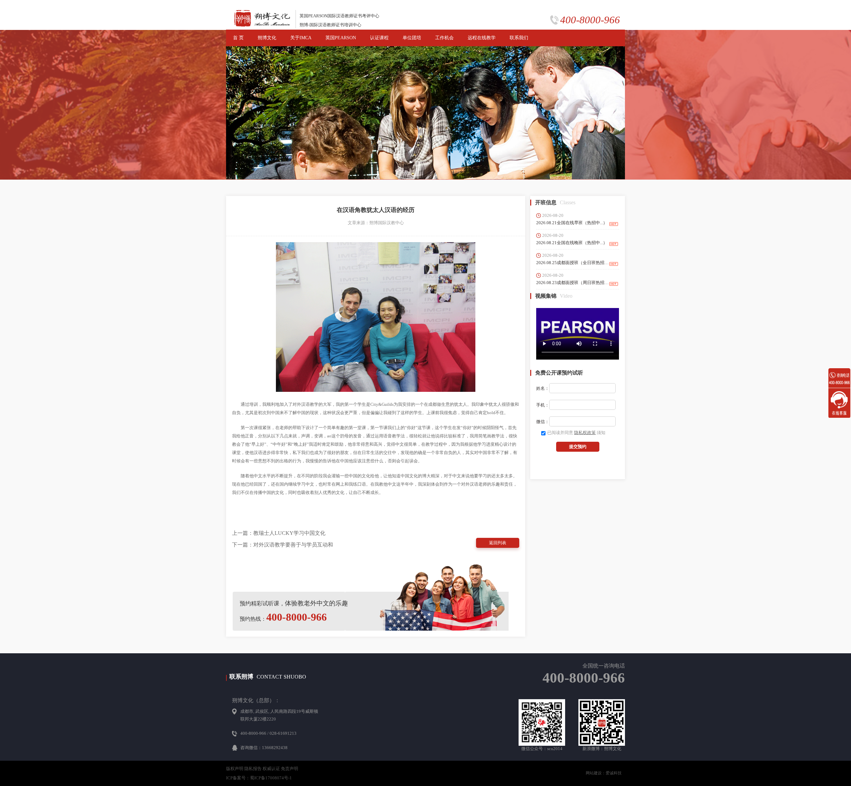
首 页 (238, 37)
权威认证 (271, 768)
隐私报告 (253, 768)
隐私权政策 (585, 432)
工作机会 (444, 37)
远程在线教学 (482, 37)
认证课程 (379, 37)
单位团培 (412, 37)
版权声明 (234, 768)
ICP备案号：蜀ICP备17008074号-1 (259, 777)
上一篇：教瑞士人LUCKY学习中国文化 (278, 533)
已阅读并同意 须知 (576, 432)
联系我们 (519, 37)
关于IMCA (300, 37)
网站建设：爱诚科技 (604, 773)
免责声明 (289, 768)
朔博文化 (267, 37)
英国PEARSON (340, 37)
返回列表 (497, 542)
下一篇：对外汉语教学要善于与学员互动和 (282, 545)
